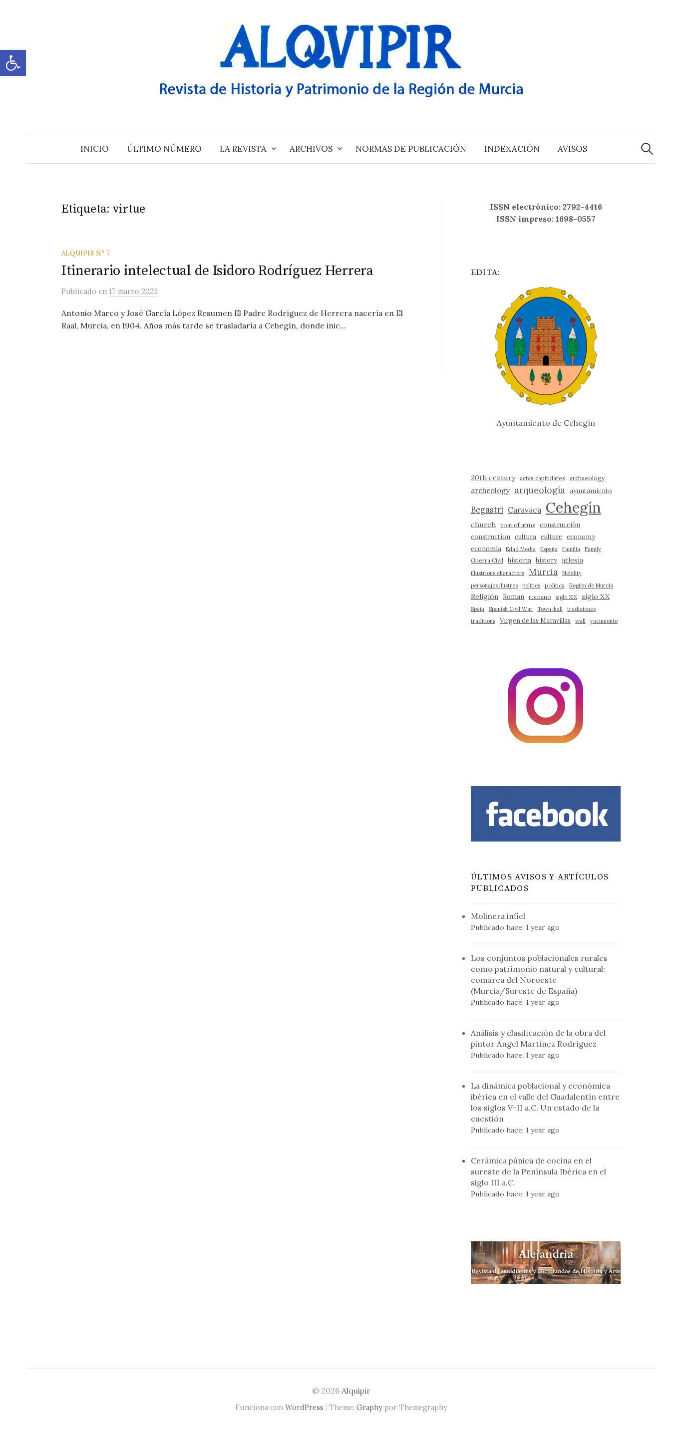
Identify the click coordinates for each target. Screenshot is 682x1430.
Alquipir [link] (355, 1391)
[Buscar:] (647, 148)
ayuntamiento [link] (591, 491)
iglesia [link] (572, 560)
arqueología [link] (539, 490)
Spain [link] (477, 608)
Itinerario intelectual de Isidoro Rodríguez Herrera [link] (217, 271)
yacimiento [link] (604, 620)
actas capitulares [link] (542, 478)
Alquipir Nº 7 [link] (85, 253)
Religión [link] (484, 596)
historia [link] (519, 560)
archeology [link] (490, 490)
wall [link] (580, 620)
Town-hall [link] (550, 608)
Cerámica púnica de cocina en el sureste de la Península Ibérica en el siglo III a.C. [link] (538, 1171)
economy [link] (581, 537)
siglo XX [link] (596, 596)
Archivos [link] (311, 148)
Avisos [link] (572, 148)
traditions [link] (483, 620)
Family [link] (593, 549)
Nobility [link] (572, 573)
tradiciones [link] (581, 608)
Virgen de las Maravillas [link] (535, 620)
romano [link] (540, 596)
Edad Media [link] (521, 549)
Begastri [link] (487, 509)
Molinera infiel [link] (498, 916)
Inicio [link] (94, 148)
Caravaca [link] (524, 510)
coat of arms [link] (517, 525)
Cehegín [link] (573, 507)
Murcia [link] (543, 572)
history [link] (546, 560)
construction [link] (490, 537)
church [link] (483, 524)
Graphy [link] (369, 1407)
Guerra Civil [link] (487, 560)
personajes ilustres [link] (494, 585)
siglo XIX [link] (566, 596)
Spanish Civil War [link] (511, 608)
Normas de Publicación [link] (410, 148)
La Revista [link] (243, 148)
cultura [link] (525, 537)
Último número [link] (164, 148)
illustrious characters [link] (497, 573)
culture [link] (551, 537)
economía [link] (486, 549)
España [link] (549, 549)
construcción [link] (560, 525)
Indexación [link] (512, 148)
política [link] (555, 585)
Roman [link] (513, 596)
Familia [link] (571, 549)
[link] (13, 63)
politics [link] (531, 585)
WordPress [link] (304, 1407)
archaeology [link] (587, 478)
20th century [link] (493, 477)
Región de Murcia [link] (591, 585)
